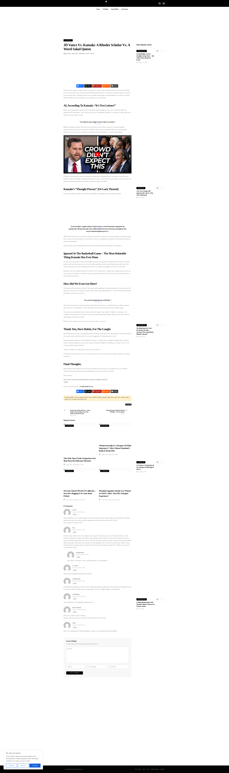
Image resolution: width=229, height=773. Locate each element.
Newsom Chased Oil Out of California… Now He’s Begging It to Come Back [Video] (80, 493)
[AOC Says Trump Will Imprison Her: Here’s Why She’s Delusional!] (161, 254)
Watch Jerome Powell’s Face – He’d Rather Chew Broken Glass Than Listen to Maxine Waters (80, 413)
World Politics (115, 9)
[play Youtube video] (97, 154)
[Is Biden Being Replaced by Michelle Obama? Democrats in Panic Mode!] (161, 665)
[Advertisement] (114, 24)
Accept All (35, 765)
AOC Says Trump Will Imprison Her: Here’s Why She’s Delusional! (144, 193)
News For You (141, 51)
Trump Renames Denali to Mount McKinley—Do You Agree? (115, 412)
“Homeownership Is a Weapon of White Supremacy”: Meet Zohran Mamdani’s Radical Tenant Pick (115, 448)
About (143, 769)
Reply (74, 514)
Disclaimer (162, 769)
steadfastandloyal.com (86, 386)
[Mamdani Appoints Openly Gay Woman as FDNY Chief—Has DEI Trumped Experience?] (115, 478)
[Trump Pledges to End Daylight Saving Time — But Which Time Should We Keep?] (161, 117)
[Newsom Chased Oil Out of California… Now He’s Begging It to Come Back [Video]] (80, 478)
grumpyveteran (80, 552)
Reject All (23, 765)
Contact (147, 769)
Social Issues (124, 9)
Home (98, 9)
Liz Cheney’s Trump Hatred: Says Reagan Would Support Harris (145, 467)
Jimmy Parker (75, 53)
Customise (11, 765)
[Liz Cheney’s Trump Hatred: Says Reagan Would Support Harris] (161, 528)
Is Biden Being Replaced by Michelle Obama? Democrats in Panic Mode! (145, 604)
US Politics (105, 9)
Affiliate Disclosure (155, 769)
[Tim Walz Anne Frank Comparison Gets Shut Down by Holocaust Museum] (80, 439)
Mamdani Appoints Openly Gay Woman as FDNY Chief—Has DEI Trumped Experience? (115, 493)
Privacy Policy (138, 769)
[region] (23, 759)
